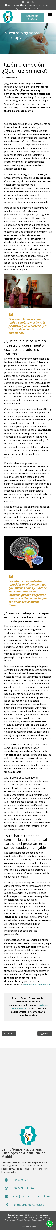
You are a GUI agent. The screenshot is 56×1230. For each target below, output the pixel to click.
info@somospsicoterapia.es (36, 5)
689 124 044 (13, 5)
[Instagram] (33, 1)
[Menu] (50, 14)
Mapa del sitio (21, 1217)
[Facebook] (23, 1)
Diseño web (24, 1226)
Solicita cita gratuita (32, 17)
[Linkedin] (28, 1)
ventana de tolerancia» (36, 984)
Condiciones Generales (41, 1220)
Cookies (27, 1220)
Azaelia (33, 1226)
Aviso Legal (33, 1217)
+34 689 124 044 (23, 1180)
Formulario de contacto (28, 1205)
